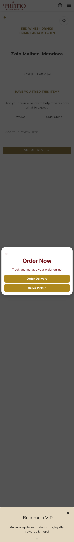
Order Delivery (37, 278)
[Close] (6, 253)
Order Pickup (37, 288)
